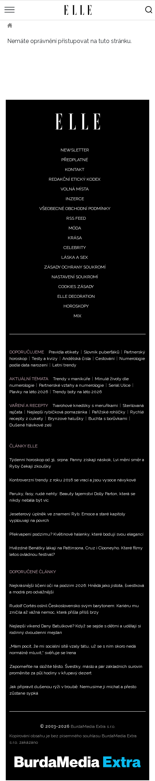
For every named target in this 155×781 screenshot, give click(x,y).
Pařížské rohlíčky (108, 412)
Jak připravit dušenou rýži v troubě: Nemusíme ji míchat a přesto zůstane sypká (72, 690)
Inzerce (75, 198)
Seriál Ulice (119, 385)
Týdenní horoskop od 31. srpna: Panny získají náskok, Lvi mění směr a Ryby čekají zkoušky (76, 463)
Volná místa (75, 189)
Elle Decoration (76, 296)
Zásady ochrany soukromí (75, 267)
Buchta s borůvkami (107, 418)
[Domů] (77, 121)
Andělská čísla (76, 358)
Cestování (105, 358)
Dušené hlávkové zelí (30, 425)
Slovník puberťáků (101, 352)
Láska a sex (74, 257)
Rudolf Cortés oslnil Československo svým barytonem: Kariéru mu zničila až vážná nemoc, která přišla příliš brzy (74, 609)
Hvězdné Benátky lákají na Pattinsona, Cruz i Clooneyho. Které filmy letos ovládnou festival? (76, 551)
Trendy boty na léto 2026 (77, 391)
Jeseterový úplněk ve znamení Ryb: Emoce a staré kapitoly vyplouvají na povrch (67, 517)
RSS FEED (76, 218)
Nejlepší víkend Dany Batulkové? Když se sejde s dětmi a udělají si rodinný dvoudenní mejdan (75, 629)
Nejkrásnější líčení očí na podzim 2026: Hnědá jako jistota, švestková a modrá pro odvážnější (76, 589)
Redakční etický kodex (75, 179)
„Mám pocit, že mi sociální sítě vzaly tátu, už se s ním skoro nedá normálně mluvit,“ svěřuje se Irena (72, 649)
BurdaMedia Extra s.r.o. (93, 726)
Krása (75, 237)
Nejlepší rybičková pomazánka (57, 412)
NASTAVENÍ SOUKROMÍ (75, 276)
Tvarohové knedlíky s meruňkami (85, 405)
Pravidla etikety (64, 352)
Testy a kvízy (45, 358)
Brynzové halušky (66, 418)
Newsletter (75, 150)
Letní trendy (64, 365)
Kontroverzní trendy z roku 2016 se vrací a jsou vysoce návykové (72, 479)
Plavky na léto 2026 (28, 391)
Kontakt (74, 169)
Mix (77, 315)
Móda (74, 228)
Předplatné (74, 159)
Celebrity (74, 247)
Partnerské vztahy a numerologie (71, 385)
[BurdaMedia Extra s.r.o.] (77, 761)
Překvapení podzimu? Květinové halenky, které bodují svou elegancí (76, 534)
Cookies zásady (76, 286)
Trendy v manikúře (71, 378)
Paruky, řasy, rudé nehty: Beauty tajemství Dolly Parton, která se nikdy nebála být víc (72, 497)
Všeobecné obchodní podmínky (74, 208)
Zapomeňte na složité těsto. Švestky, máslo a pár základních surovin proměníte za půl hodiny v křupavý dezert (75, 669)
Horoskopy (76, 306)
